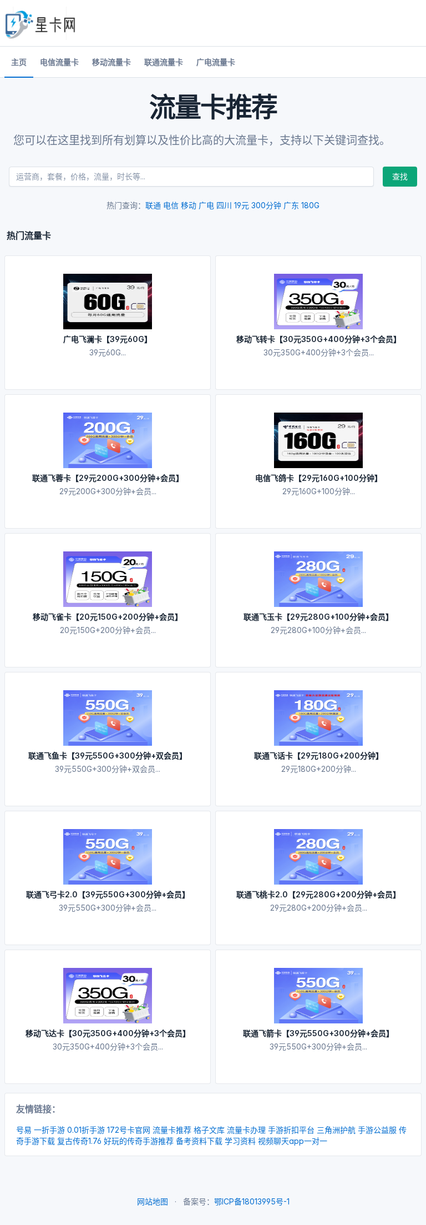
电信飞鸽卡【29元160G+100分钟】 (318, 478)
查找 (400, 176)
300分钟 (266, 205)
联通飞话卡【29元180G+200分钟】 (318, 755)
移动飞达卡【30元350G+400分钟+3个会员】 (108, 1033)
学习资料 (240, 1141)
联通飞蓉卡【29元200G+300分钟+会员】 (108, 478)
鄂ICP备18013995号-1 (252, 1201)
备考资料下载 (199, 1141)
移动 (188, 205)
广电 (206, 205)
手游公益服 (377, 1129)
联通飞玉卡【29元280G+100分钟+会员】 (318, 616)
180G (310, 205)
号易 (24, 1129)
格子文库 (209, 1129)
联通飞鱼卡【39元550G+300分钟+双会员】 (107, 755)
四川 (224, 205)
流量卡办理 (246, 1129)
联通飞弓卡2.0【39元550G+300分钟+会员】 (108, 894)
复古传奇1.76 (79, 1141)
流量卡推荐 (172, 1129)
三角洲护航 (336, 1129)
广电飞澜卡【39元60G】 (107, 339)
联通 (153, 205)
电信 (171, 205)
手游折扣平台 (291, 1129)
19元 (241, 205)
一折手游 (49, 1129)
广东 (291, 205)
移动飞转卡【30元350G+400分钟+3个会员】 (318, 339)
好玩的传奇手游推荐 (139, 1141)
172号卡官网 (128, 1129)
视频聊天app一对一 (292, 1141)
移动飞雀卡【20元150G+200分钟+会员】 (107, 616)
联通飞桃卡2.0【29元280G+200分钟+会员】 (318, 894)
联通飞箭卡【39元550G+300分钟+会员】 (318, 1033)
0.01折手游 (86, 1129)
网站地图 (152, 1201)
